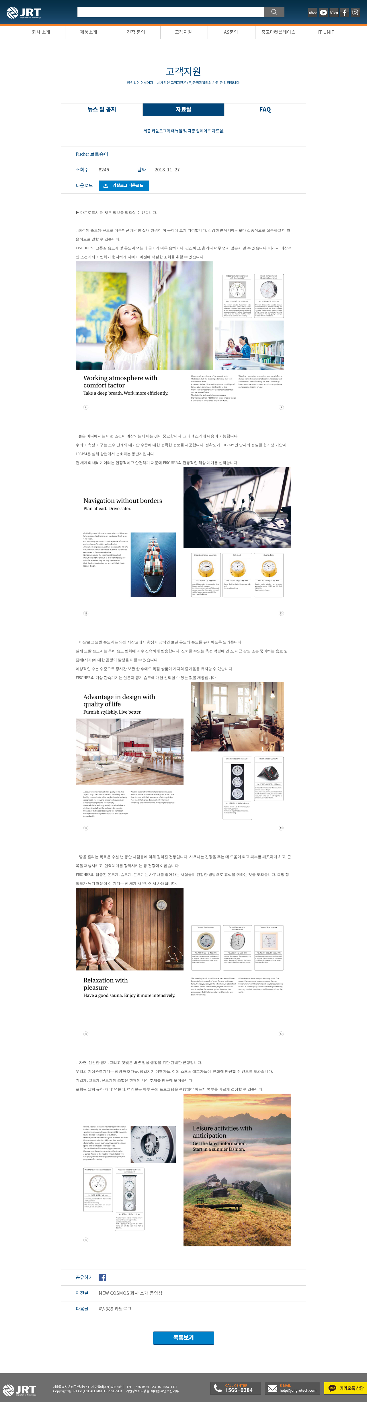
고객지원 (183, 32)
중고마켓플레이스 (278, 32)
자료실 (183, 109)
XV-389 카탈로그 (115, 1309)
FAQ (265, 109)
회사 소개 (41, 32)
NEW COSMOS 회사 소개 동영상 (131, 1293)
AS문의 (231, 32)
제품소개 (88, 32)
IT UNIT (326, 32)
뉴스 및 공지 (101, 109)
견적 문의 (136, 32)
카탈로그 (128, 185)
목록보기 (183, 1338)
